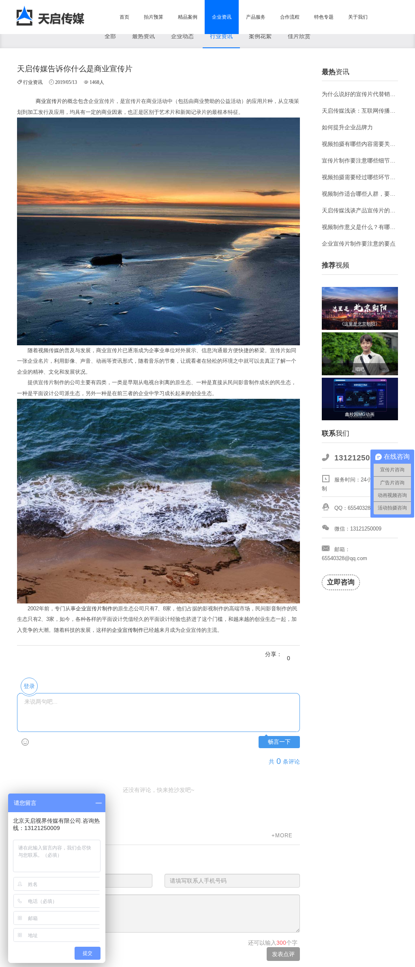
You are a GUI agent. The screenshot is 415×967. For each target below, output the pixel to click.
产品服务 (255, 17)
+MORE (282, 835)
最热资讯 (143, 36)
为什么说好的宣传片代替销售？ (360, 94)
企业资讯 (221, 17)
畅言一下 (279, 742)
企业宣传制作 (127, 630)
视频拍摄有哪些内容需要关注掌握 (360, 144)
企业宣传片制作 (94, 608)
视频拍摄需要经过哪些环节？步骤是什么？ (360, 177)
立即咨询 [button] (341, 582)
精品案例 (187, 17)
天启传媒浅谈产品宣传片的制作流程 (360, 210)
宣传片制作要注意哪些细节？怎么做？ (360, 160)
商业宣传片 (49, 101)
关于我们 (358, 17)
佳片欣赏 (299, 36)
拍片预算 (153, 17)
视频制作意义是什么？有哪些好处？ (360, 227)
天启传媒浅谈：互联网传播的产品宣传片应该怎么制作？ (360, 110)
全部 (110, 36)
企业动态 (182, 36)
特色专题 (324, 17)
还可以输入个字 (272, 942)
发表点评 (283, 954)
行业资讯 (221, 36)
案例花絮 (260, 36)
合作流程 (289, 17)
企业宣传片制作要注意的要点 (359, 243)
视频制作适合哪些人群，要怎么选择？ (360, 193)
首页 (124, 17)
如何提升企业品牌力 (347, 127)
